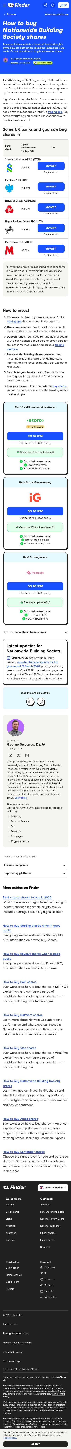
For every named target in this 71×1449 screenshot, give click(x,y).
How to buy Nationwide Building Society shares (31, 1083)
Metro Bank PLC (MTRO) (18, 242)
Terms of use (10, 1324)
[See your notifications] (52, 5)
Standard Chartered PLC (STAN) (23, 159)
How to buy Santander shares (24, 1151)
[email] (10, 755)
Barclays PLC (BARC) (16, 180)
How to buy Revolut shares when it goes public (31, 956)
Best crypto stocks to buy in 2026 (27, 897)
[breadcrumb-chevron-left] (5, 14)
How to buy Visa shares (19, 1048)
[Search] (45, 5)
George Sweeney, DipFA (26, 744)
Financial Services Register (25, 1424)
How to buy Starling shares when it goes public (31, 928)
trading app (55, 111)
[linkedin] (26, 755)
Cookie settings (11, 1361)
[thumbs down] (41, 702)
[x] (18, 755)
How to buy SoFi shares (20, 982)
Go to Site (35, 436)
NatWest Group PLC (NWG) (20, 201)
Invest (51, 165)
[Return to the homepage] (19, 5)
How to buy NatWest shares (23, 1015)
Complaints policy (12, 1352)
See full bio (21, 798)
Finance (11, 14)
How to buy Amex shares (20, 1118)
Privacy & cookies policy (16, 1333)
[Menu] (4, 5)
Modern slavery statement (17, 1343)
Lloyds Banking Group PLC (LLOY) (24, 221)
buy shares (60, 386)
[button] (35, 865)
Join (63, 5)
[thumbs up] (30, 702)
